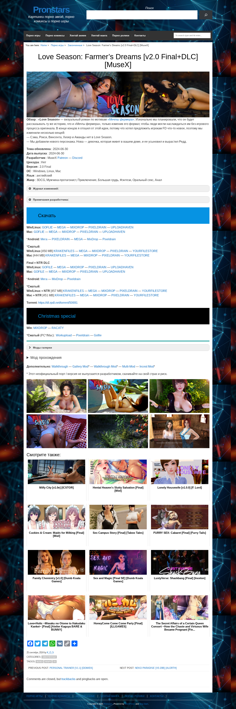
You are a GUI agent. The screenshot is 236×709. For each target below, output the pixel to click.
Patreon (63, 157)
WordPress (130, 704)
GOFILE (47, 267)
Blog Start (143, 704)
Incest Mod (147, 366)
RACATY (58, 328)
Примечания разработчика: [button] (51, 199)
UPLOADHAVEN (122, 227)
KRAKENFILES (64, 251)
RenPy (48, 661)
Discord (77, 157)
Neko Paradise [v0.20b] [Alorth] (156, 668)
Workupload (64, 335)
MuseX (40, 661)
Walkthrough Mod (105, 366)
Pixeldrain (109, 239)
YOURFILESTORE (145, 251)
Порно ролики (120, 35)
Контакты (140, 35)
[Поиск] (205, 14)
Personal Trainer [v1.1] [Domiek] (71, 668)
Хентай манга (99, 35)
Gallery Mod (80, 366)
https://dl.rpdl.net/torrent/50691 (58, 302)
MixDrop (92, 239)
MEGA (61, 227)
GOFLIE (47, 227)
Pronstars (51, 10)
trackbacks (68, 679)
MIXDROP (77, 227)
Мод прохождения (46, 358)
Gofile (98, 335)
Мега (44, 239)
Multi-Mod (128, 366)
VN (54, 661)
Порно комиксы (55, 35)
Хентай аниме (78, 35)
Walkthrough (60, 366)
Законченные (49, 657)
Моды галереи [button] (42, 347)
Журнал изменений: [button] (46, 188)
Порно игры (33, 35)
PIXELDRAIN (97, 227)
